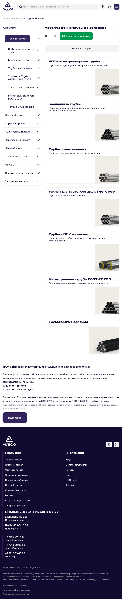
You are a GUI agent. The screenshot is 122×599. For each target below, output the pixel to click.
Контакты (70, 485)
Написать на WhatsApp (78, 36)
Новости (70, 470)
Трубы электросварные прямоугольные (69, 62)
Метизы (9, 164)
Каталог (18, 18)
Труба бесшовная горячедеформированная (71, 105)
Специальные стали (16, 156)
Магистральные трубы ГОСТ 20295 (21, 97)
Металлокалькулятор (76, 464)
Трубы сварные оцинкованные (64, 164)
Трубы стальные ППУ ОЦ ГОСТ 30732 (68, 242)
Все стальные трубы (82, 48)
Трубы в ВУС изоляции (21, 106)
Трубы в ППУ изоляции (21, 87)
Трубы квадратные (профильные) (66, 84)
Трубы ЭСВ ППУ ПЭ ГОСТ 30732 (65, 235)
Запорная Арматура (16, 181)
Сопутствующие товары (19, 173)
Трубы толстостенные (60, 127)
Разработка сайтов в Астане (15, 586)
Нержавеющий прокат (18, 139)
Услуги (69, 459)
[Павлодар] (102, 7)
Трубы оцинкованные (20, 68)
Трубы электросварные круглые (65, 69)
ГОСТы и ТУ (71, 480)
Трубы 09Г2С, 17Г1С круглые (63, 192)
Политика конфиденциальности (17, 590)
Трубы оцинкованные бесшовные (66, 157)
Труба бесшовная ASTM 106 (63, 119)
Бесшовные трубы (18, 60)
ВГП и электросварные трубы (21, 50)
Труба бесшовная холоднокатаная (67, 112)
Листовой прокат (15, 115)
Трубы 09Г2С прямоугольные (64, 207)
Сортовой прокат (15, 123)
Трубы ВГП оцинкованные (62, 150)
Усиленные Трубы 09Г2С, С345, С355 (19, 78)
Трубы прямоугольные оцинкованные (68, 179)
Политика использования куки (16, 594)
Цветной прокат (14, 148)
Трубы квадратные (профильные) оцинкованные (74, 172)
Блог (68, 475)
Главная (7, 18)
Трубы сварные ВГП (59, 77)
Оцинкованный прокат (17, 131)
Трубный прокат (13, 459)
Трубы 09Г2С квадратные (62, 200)
